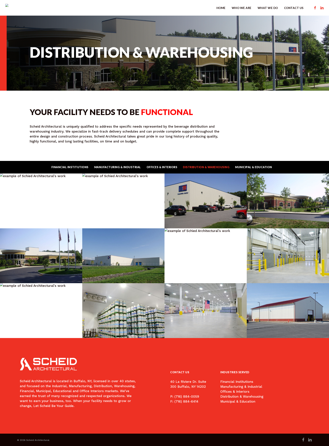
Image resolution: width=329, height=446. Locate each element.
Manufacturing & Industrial (117, 167)
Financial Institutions (70, 167)
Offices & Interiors (162, 167)
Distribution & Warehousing (206, 167)
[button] (189, 384)
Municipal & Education (253, 167)
